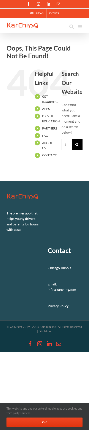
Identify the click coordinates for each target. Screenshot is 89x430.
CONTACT (49, 155)
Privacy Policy (58, 306)
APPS (46, 109)
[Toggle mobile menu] (80, 26)
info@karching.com (62, 289)
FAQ (45, 135)
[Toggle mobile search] (71, 26)
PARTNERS (49, 128)
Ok (44, 422)
